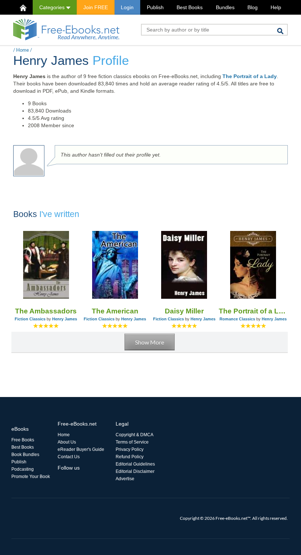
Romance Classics (237, 319)
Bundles (225, 7)
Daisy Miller (184, 311)
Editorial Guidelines (135, 464)
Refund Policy (130, 456)
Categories (52, 7)
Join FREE (95, 7)
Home (22, 50)
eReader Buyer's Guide (81, 449)
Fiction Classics (30, 319)
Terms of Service (132, 442)
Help (276, 7)
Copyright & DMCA (134, 434)
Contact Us (69, 456)
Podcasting (22, 469)
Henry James (64, 319)
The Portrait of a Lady (249, 76)
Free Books (22, 439)
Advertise (125, 478)
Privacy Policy (130, 449)
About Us (67, 442)
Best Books (190, 7)
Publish (155, 7)
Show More (149, 342)
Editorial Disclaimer (135, 471)
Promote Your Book (30, 476)
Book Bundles (25, 454)
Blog (252, 7)
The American (115, 311)
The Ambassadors (46, 311)
